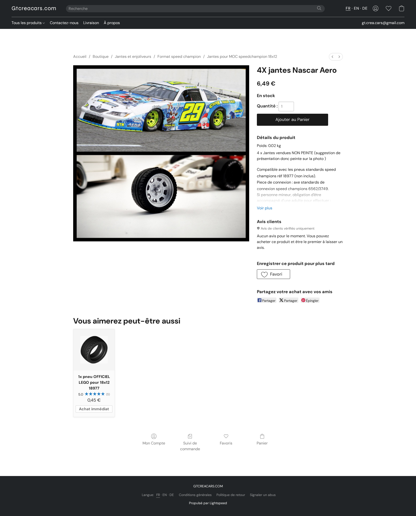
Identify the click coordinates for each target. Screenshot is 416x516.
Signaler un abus (263, 495)
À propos (112, 22)
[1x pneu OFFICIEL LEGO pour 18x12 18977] (94, 349)
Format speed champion (179, 56)
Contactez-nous (64, 22)
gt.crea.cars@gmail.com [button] (383, 22)
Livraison (91, 22)
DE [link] (171, 495)
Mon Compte (154, 443)
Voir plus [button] (264, 208)
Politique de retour (230, 495)
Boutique (101, 56)
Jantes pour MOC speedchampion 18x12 (242, 56)
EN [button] (356, 8)
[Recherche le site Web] (319, 8)
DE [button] (364, 8)
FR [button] (348, 8)
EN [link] (164, 495)
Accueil (79, 56)
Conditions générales (195, 495)
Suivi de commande (190, 446)
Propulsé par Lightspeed (208, 503)
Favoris (226, 443)
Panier (262, 443)
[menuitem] (332, 56)
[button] (34, 8)
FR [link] (158, 495)
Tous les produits (27, 22)
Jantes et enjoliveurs (133, 56)
